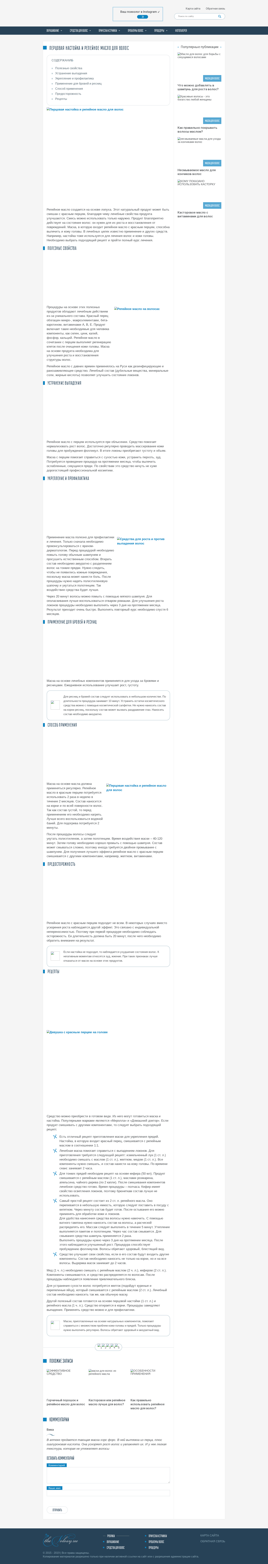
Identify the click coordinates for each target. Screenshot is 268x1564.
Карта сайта (193, 8)
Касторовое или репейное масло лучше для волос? (107, 1402)
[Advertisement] (108, 278)
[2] (104, 1347)
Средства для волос (79, 30)
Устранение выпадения (71, 73)
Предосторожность (68, 93)
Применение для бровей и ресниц (78, 83)
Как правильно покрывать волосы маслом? (197, 129)
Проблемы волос (135, 30)
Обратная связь (215, 8)
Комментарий (56, 1465)
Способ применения (69, 88)
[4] (113, 1347)
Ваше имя (54, 1488)
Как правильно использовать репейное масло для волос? (147, 1404)
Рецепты (61, 98)
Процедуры (159, 30)
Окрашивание (52, 30)
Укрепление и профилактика (74, 78)
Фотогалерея (181, 30)
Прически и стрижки (108, 30)
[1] (100, 1347)
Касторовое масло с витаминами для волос (195, 214)
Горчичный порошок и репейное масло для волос (66, 1402)
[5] (117, 1347)
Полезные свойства (68, 68)
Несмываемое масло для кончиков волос (197, 172)
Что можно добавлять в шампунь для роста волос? (198, 87)
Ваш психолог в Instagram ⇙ (140, 12)
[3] (108, 1347)
